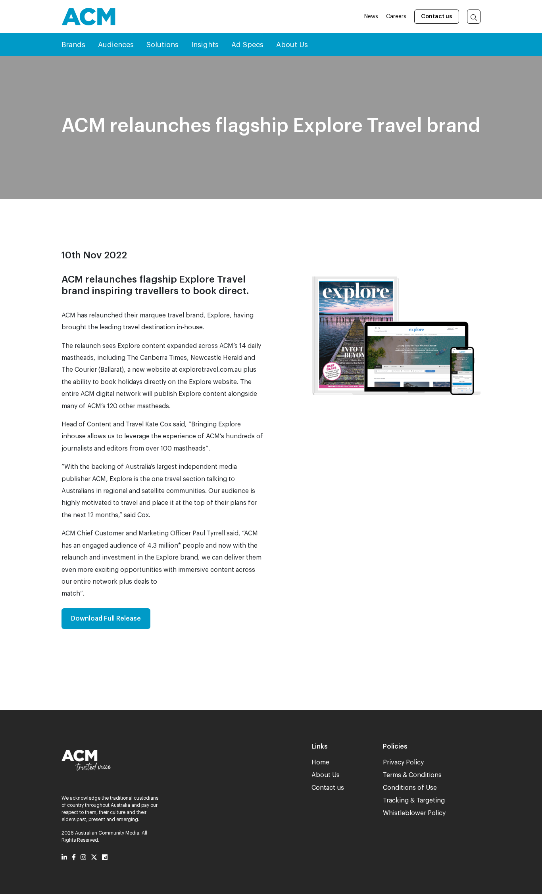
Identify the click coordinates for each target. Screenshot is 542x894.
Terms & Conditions (412, 775)
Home (320, 762)
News (371, 16)
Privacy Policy (403, 762)
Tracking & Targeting (414, 800)
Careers (396, 16)
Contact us (436, 16)
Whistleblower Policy (414, 813)
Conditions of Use (410, 788)
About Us (325, 775)
